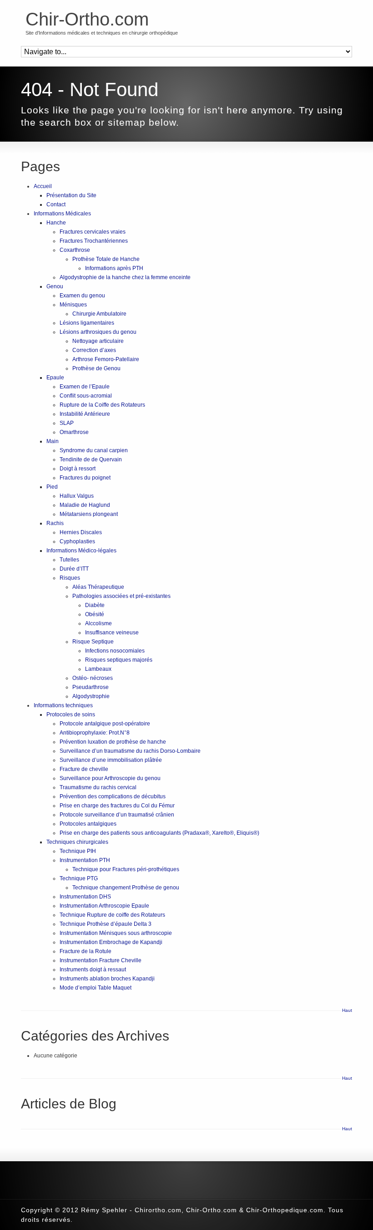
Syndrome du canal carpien (94, 450)
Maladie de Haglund (85, 505)
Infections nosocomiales (115, 651)
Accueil (43, 186)
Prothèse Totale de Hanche (106, 259)
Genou (54, 286)
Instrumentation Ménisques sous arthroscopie (116, 933)
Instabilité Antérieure (85, 414)
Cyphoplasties (77, 541)
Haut (347, 1010)
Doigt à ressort (78, 468)
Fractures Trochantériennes (94, 241)
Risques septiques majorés (118, 660)
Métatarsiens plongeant (89, 514)
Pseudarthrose (90, 687)
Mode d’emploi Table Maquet (95, 988)
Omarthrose (74, 432)
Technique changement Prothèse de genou (125, 887)
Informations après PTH (114, 268)
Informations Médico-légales (81, 550)
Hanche (56, 222)
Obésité (94, 614)
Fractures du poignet (85, 478)
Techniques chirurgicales (77, 842)
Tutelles (69, 559)
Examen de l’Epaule (85, 386)
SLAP (67, 423)
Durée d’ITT (74, 569)
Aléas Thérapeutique (98, 587)
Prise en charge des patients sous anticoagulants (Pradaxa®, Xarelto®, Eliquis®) (159, 833)
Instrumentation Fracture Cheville (100, 960)
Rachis (55, 523)
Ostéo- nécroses (92, 678)
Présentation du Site (71, 195)
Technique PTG (79, 878)
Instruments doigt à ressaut (93, 969)
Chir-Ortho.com (87, 19)
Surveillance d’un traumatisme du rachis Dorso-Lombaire (130, 751)
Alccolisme (98, 623)
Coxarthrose (75, 250)
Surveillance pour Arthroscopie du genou (110, 778)
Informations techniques (63, 705)
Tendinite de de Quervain (91, 459)
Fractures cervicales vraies (93, 232)
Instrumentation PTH (85, 860)
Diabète (95, 605)
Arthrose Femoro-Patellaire (105, 359)
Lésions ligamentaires (87, 323)
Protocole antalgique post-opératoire (105, 723)
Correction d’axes (94, 350)
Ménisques (73, 304)
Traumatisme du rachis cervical (98, 787)
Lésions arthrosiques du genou (98, 332)
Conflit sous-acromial (86, 396)
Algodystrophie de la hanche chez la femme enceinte (125, 277)
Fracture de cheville (84, 769)
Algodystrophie (91, 696)
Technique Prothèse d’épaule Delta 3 (105, 924)
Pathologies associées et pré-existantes (121, 596)
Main (52, 441)
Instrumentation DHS (85, 896)
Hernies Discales (81, 532)
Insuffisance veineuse (112, 632)
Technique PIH (78, 851)
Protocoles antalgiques (88, 824)
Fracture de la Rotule (85, 951)
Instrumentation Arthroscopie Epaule (104, 906)
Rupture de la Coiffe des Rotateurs (102, 405)
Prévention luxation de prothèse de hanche (113, 742)
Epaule (55, 377)
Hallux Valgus (77, 496)
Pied (52, 487)
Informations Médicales (62, 213)
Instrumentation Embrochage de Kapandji (111, 942)
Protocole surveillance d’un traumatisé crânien (117, 814)
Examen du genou (82, 295)
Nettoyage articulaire (98, 341)
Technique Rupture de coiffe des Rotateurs (112, 915)
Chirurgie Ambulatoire (99, 314)
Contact (56, 204)
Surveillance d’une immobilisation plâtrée (111, 760)
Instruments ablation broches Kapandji (107, 978)
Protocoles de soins (70, 714)
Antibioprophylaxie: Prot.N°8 (95, 733)
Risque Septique (93, 641)
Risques (70, 578)
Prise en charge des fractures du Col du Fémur (117, 805)
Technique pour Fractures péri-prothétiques (125, 869)
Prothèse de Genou (96, 368)
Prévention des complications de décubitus (113, 796)
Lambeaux (98, 669)
